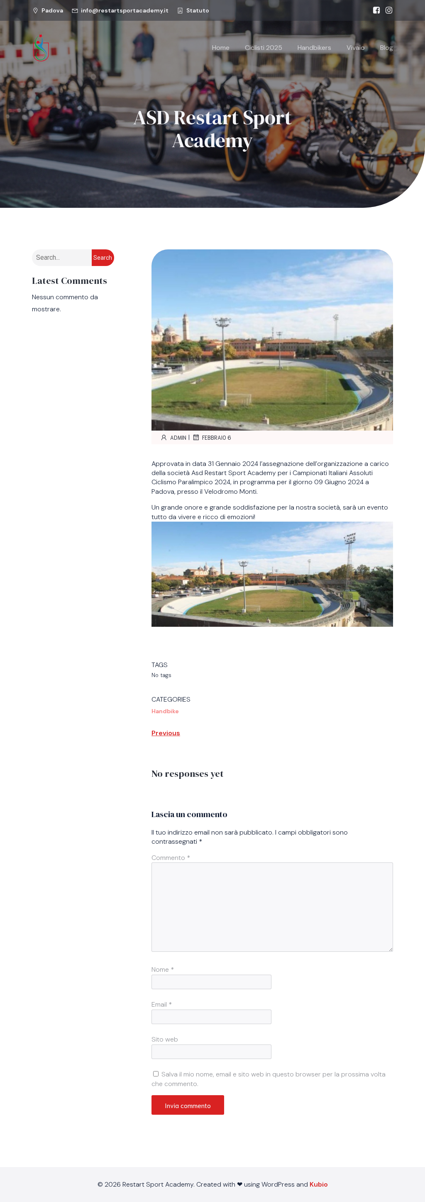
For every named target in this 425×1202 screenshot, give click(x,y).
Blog (386, 47)
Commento (170, 857)
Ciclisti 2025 (263, 47)
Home (221, 47)
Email (161, 1004)
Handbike (165, 711)
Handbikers (314, 47)
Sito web (164, 1039)
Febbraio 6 (216, 437)
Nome (162, 969)
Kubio (319, 1184)
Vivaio (356, 47)
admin (178, 437)
